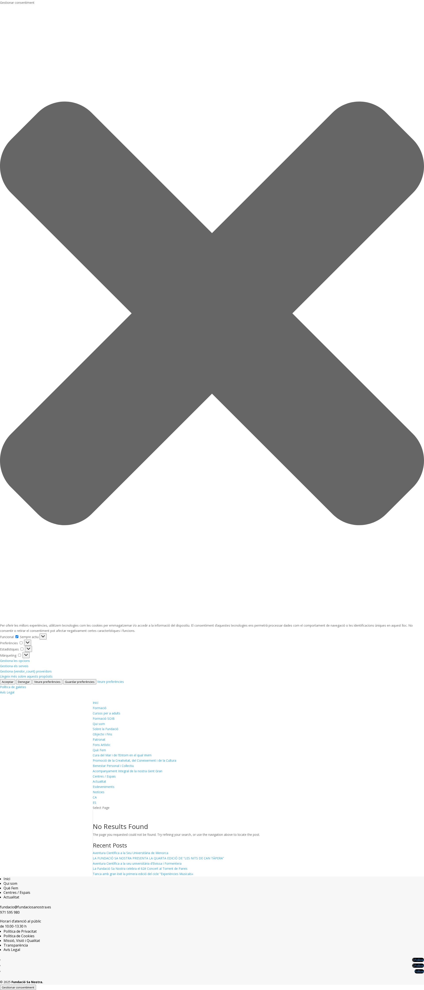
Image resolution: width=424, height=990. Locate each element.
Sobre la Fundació (105, 729)
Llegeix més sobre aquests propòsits (26, 676)
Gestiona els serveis (14, 666)
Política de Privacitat (20, 931)
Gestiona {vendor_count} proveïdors (26, 671)
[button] (212, 314)
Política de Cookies (19, 936)
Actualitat (99, 781)
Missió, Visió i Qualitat (22, 940)
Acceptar (7, 682)
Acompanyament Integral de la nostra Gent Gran (127, 771)
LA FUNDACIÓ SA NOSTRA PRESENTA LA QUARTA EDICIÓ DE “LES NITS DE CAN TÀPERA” (158, 858)
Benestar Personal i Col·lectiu (113, 766)
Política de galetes (13, 687)
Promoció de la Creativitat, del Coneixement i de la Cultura (134, 760)
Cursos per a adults (106, 713)
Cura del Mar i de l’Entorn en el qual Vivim (122, 755)
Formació (99, 708)
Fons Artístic (101, 745)
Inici (95, 703)
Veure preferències (47, 682)
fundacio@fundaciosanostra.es (25, 907)
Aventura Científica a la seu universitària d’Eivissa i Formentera (137, 863)
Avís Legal (7, 692)
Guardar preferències (80, 682)
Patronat (99, 739)
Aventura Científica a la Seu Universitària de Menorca (130, 853)
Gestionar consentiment (18, 987)
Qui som (99, 724)
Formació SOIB (104, 718)
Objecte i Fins (102, 734)
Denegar (24, 682)
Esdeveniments (103, 787)
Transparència (16, 945)
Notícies (98, 792)
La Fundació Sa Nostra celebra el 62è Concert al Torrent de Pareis (140, 868)
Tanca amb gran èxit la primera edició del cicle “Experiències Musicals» (143, 874)
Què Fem (99, 750)
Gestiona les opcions (15, 661)
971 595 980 (10, 912)
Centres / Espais (104, 776)
